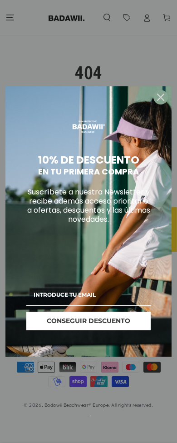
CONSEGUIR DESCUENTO (88, 321)
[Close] (161, 97)
